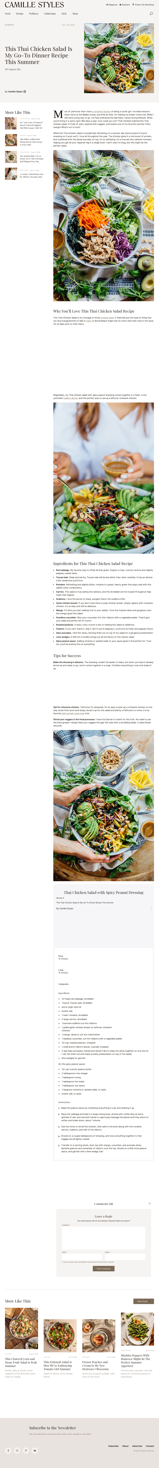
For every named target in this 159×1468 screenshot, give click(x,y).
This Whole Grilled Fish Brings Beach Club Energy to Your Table (31, 142)
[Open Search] (151, 13)
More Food (142, 1301)
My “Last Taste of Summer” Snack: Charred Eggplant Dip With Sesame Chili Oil (31, 125)
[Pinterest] (26, 1450)
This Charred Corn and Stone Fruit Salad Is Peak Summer (21, 1362)
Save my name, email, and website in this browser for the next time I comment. (89, 1262)
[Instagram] (17, 1450)
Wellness (24, 170)
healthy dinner (70, 398)
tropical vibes (107, 317)
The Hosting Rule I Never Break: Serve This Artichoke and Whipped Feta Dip (32, 159)
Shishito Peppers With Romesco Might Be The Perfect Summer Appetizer (135, 1360)
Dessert (86, 1357)
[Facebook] (8, 1450)
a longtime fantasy (101, 111)
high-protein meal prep (73, 713)
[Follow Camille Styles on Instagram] (25, 91)
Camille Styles (15, 91)
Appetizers (25, 119)
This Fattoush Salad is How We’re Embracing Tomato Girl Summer (58, 1365)
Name (64, 1252)
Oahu (89, 321)
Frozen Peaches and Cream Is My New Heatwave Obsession (95, 1365)
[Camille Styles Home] (35, 5)
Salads (8, 1354)
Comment (66, 1225)
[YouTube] (35, 1450)
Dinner (9, 25)
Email (107, 1252)
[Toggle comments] (150, 1203)
